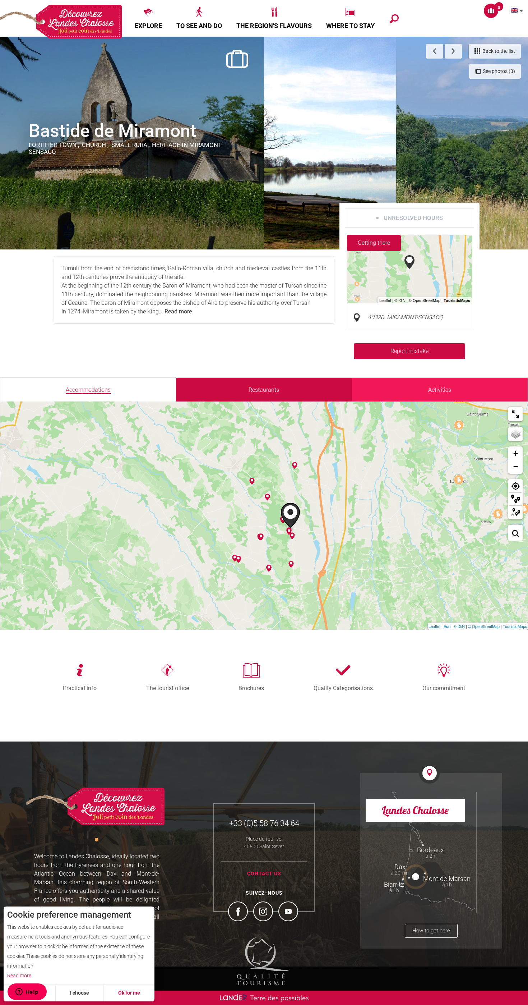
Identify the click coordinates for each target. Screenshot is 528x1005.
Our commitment (443, 688)
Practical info (80, 688)
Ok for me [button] (129, 993)
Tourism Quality (263, 961)
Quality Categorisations (343, 688)
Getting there (374, 242)
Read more (19, 975)
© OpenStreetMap (484, 626)
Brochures (251, 688)
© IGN (459, 626)
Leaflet (434, 626)
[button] (148, 18)
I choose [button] (79, 993)
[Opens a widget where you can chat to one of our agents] (27, 992)
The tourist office (167, 688)
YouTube (289, 912)
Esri (447, 626)
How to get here (431, 930)
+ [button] (515, 453)
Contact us (264, 873)
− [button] (515, 466)
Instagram (264, 912)
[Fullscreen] (515, 414)
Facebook (239, 912)
